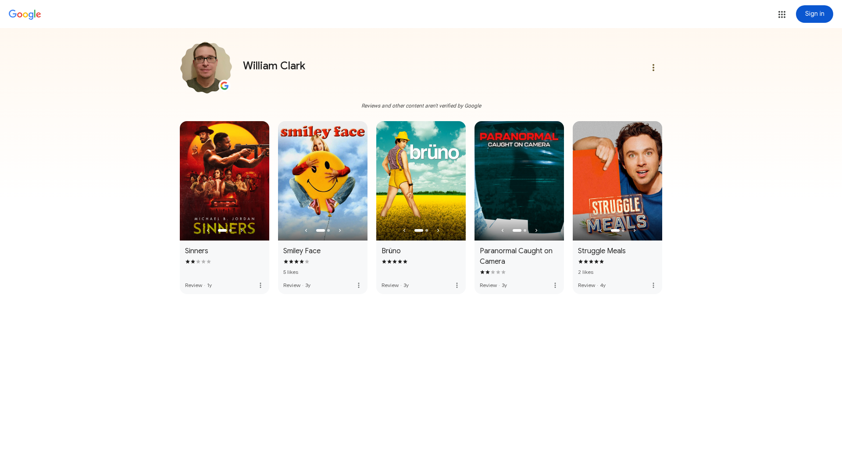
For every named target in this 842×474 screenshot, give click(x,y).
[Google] (25, 15)
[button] (782, 14)
